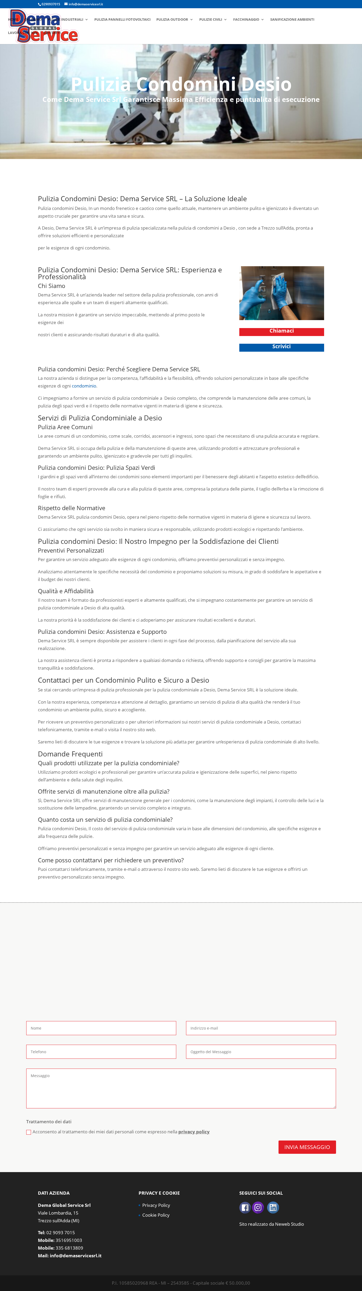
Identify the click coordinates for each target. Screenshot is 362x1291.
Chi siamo (33, 20)
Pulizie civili (210, 20)
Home (13, 20)
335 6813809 (69, 1248)
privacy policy (194, 1132)
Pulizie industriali (65, 20)
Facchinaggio (246, 20)
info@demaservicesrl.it (75, 1256)
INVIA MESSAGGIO (307, 1147)
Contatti (52, 33)
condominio (84, 386)
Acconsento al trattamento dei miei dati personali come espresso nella (121, 1132)
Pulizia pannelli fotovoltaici (122, 20)
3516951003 (69, 1240)
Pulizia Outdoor (172, 20)
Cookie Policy (156, 1215)
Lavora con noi (23, 33)
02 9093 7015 (60, 1232)
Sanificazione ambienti (292, 20)
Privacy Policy (156, 1205)
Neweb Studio (289, 1224)
